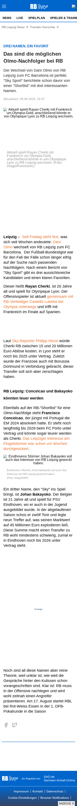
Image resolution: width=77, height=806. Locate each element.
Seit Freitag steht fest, (40, 237)
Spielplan (36, 18)
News (7, 18)
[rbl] (10, 778)
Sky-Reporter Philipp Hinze (35, 341)
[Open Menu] (4, 7)
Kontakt (38, 791)
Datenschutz (54, 791)
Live (19, 18)
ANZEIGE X (66, 803)
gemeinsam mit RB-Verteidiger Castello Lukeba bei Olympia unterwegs (38, 301)
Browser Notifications (54, 797)
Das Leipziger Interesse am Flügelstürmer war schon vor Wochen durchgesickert (36, 443)
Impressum (21, 791)
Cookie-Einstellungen (22, 797)
